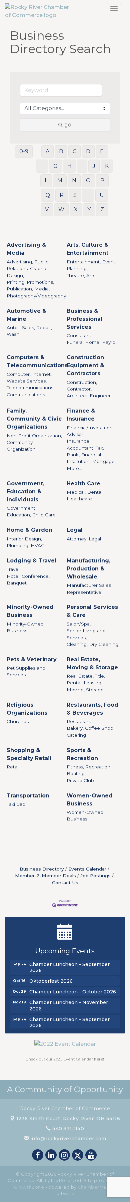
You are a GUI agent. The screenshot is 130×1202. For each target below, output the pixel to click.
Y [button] (89, 209)
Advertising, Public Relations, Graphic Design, (27, 268)
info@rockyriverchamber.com (67, 1139)
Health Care (83, 483)
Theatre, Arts (81, 275)
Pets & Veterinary (32, 659)
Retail (13, 766)
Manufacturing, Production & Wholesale (88, 568)
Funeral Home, (83, 342)
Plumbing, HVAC (25, 545)
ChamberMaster (97, 1187)
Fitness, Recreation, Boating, (89, 770)
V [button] (47, 209)
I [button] (82, 166)
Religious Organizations (27, 709)
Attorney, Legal (84, 538)
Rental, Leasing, (84, 682)
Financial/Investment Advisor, (90, 431)
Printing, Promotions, (30, 282)
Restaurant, (79, 721)
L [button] (46, 180)
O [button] (88, 180)
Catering (76, 735)
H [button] (69, 166)
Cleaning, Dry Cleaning (92, 644)
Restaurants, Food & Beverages (92, 709)
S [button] (75, 195)
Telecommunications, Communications (30, 391)
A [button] (47, 151)
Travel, (13, 569)
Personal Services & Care (92, 611)
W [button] (61, 209)
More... (74, 468)
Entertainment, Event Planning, (91, 265)
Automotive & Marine (26, 315)
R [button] (62, 195)
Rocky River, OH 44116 (68, 1119)
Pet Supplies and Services (26, 671)
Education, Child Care (31, 514)
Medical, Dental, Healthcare (85, 495)
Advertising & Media (26, 249)
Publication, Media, (28, 288)
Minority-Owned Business (30, 611)
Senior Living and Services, (86, 634)
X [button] (76, 209)
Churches (18, 721)
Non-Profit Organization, (34, 435)
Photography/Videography (36, 295)
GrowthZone (29, 1187)
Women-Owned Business (90, 799)
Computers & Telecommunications (37, 361)
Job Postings (95, 875)
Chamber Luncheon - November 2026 (68, 1003)
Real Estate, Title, (86, 676)
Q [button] (47, 195)
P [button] (102, 180)
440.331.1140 (67, 1129)
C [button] (74, 151)
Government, (21, 508)
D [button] (88, 151)
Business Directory (42, 869)
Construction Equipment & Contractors (85, 365)
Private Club (80, 780)
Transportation (28, 795)
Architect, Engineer (89, 395)
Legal (75, 530)
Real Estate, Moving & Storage (92, 663)
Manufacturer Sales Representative (89, 588)
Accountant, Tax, (85, 448)
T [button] (88, 195)
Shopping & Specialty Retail (29, 754)
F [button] (42, 166)
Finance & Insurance (81, 415)
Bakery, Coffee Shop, (90, 728)
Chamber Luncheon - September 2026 (69, 965)
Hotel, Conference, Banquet (28, 579)
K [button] (107, 166)
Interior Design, (24, 538)
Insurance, (78, 441)
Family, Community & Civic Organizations (34, 419)
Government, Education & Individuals (25, 491)
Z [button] (102, 209)
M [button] (59, 180)
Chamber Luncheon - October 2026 (72, 990)
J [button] (94, 166)
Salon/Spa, (79, 624)
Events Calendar (87, 869)
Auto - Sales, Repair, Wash (29, 331)
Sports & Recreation (82, 754)
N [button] (74, 180)
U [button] (102, 195)
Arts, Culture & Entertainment (87, 249)
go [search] (67, 125)
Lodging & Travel (31, 560)
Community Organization (21, 446)
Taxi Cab (16, 804)
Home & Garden (29, 530)
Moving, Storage (85, 689)
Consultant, (79, 335)
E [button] (102, 151)
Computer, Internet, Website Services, (29, 378)
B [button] (61, 151)
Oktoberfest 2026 (51, 979)
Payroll (109, 342)
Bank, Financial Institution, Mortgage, (91, 458)
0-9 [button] (23, 151)
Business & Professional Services (84, 319)
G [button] (55, 166)
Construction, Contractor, (82, 386)
